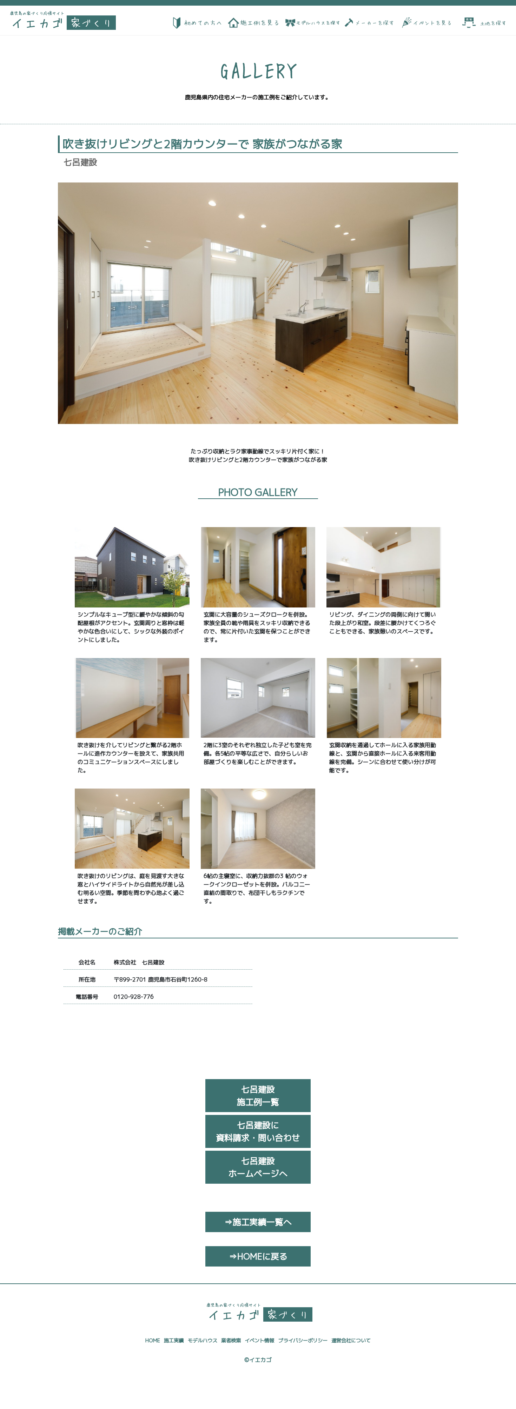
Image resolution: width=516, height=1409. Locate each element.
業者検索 (231, 1340)
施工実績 (174, 1340)
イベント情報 (259, 1340)
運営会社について (351, 1340)
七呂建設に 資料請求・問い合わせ (258, 1131)
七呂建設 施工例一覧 (258, 1095)
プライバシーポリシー (303, 1340)
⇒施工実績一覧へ (258, 1222)
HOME (152, 1340)
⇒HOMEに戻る (258, 1256)
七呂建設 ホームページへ (258, 1167)
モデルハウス (202, 1340)
